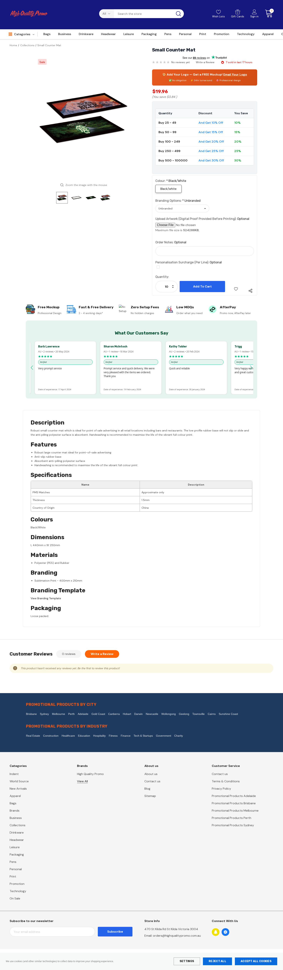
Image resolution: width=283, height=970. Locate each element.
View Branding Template (46, 598)
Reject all (217, 961)
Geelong (184, 713)
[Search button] (178, 13)
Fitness (113, 735)
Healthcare (68, 735)
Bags (13, 803)
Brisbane (31, 713)
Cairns (212, 713)
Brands (14, 811)
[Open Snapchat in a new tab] (215, 932)
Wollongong (168, 713)
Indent (14, 774)
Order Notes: (170, 242)
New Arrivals (18, 789)
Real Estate (33, 735)
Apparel (15, 796)
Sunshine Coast (228, 713)
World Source (19, 781)
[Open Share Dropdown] (250, 291)
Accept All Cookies (256, 961)
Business (16, 818)
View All (82, 781)
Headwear (17, 840)
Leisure (15, 847)
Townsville (198, 713)
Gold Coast (98, 713)
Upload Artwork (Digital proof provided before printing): (202, 219)
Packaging (17, 854)
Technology (18, 891)
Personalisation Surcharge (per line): (188, 262)
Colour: (170, 181)
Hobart (127, 713)
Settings (187, 961)
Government (163, 735)
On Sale (15, 898)
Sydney (44, 713)
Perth (71, 713)
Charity (178, 735)
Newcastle (152, 713)
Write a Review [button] (205, 62)
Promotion (17, 884)
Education (84, 735)
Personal (16, 869)
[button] (32, 368)
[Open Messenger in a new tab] (225, 932)
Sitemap (150, 796)
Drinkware (17, 832)
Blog (147, 789)
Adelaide (83, 713)
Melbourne (58, 713)
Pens (13, 862)
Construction (51, 735)
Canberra (114, 713)
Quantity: (162, 277)
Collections (17, 825)
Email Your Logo (235, 74)
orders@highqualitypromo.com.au (177, 936)
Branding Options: (178, 201)
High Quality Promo (90, 774)
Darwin (138, 713)
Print (13, 876)
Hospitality (99, 735)
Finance (126, 735)
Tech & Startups (143, 735)
